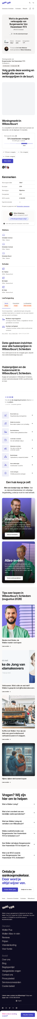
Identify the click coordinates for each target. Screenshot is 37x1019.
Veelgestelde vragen (11, 971)
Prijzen (5, 941)
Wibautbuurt (26, 8)
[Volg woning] (33, 8)
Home (3, 898)
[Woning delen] (30, 8)
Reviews (6, 937)
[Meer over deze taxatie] (18, 66)
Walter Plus (7, 930)
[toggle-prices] (11, 34)
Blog (4, 963)
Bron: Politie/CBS (13, 333)
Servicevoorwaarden (11, 982)
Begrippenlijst (8, 967)
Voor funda (7, 949)
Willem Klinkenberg (25, 50)
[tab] (6, 305)
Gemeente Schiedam (8, 8)
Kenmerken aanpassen (23, 206)
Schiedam (18, 8)
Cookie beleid (8, 986)
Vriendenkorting (9, 945)
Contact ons (7, 974)
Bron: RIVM (5, 333)
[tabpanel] (18, 320)
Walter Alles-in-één (11, 933)
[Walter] (6, 3)
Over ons (6, 959)
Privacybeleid (8, 978)
